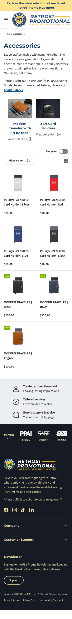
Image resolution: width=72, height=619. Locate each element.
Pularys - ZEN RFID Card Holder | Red (52, 202)
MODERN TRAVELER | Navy (54, 304)
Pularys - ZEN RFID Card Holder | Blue (16, 253)
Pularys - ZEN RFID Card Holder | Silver (16, 202)
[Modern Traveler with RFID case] (20, 108)
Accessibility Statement (52, 600)
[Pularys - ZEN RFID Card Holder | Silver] (18, 183)
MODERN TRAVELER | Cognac (18, 355)
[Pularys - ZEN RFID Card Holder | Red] (54, 183)
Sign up (9, 564)
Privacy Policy (30, 600)
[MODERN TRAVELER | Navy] (54, 285)
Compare (51, 151)
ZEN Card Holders (48, 126)
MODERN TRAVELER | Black (18, 304)
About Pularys (13, 90)
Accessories (19, 34)
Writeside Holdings (48, 594)
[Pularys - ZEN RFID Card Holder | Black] (54, 234)
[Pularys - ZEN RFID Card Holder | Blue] (18, 234)
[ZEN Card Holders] (48, 108)
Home (7, 34)
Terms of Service (11, 600)
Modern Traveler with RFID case (20, 128)
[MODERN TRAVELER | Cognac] (18, 337)
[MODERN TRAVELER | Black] (18, 285)
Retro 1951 (26, 594)
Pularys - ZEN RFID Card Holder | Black (52, 253)
